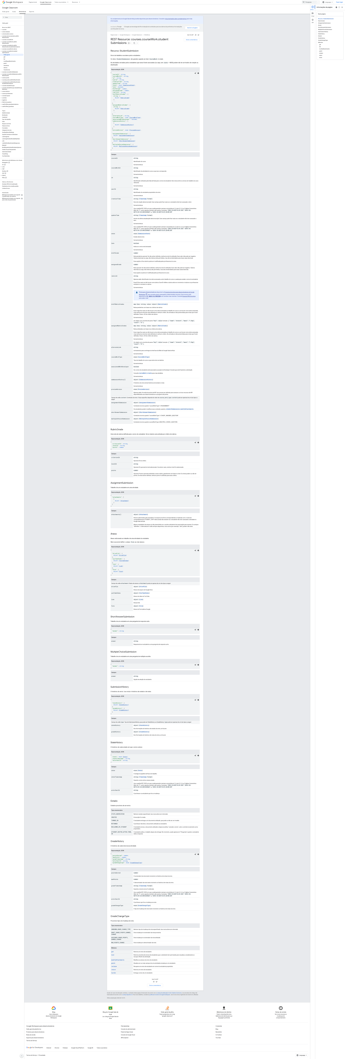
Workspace (18, 2)
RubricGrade (125, 98)
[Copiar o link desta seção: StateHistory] (124, 743)
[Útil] (195, 35)
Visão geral (5, 11)
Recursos (75, 2)
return (113, 969)
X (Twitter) (219, 1035)
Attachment (124, 501)
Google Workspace (125, 35)
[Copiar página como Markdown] (134, 43)
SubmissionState (128, 85)
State (125, 757)
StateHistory (123, 705)
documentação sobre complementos (175, 18)
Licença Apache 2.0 (127, 994)
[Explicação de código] (195, 73)
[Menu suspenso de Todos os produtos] (68, 2)
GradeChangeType (136, 863)
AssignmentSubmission (126, 135)
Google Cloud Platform (77, 1048)
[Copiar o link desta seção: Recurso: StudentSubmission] (140, 51)
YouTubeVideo (123, 560)
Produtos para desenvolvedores (35, 1032)
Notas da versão (30, 1035)
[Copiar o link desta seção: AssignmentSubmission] (135, 483)
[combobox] (311, 2)
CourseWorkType (135, 117)
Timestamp (143, 199)
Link (120, 566)
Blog (217, 1029)
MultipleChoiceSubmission (128, 146)
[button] (11, 30)
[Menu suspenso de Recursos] (80, 2)
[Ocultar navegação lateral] (21, 1056)
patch (113, 963)
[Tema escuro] (198, 73)
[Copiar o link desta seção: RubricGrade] (125, 430)
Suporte (31, 11)
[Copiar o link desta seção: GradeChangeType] (131, 916)
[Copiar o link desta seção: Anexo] (118, 534)
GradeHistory (123, 710)
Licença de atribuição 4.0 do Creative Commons (169, 993)
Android (49, 1048)
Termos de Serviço (31, 1040)
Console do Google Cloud (128, 1035)
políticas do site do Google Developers (160, 994)
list (112, 955)
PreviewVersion (135, 130)
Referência (22, 11)
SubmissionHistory (127, 125)
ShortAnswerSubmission (127, 141)
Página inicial (33, 2)
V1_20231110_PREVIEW (153, 296)
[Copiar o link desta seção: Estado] (119, 801)
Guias (14, 11)
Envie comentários (191, 39)
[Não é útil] (198, 35)
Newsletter (219, 1032)
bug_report (336, 7)
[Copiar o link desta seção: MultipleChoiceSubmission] (138, 652)
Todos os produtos (60, 2)
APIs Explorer (124, 1037)
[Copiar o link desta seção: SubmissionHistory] (130, 687)
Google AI (90, 1048)
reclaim (114, 966)
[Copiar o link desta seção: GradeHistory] (125, 841)
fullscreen (339, 7)
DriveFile (122, 555)
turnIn (113, 973)
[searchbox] (12, 17)
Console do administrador (128, 1029)
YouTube (218, 1037)
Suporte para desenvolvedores (35, 1037)
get (112, 952)
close (342, 7)
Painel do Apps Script (127, 1032)
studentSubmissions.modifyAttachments (179, 409)
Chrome (57, 1048)
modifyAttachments (117, 960)
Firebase (65, 1048)
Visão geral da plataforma (33, 1029)
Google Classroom (45, 2)
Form (120, 571)
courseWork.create (145, 373)
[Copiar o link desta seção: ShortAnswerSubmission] (136, 617)
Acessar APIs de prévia (189, 296)
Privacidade (42, 1055)
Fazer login (339, 2)
